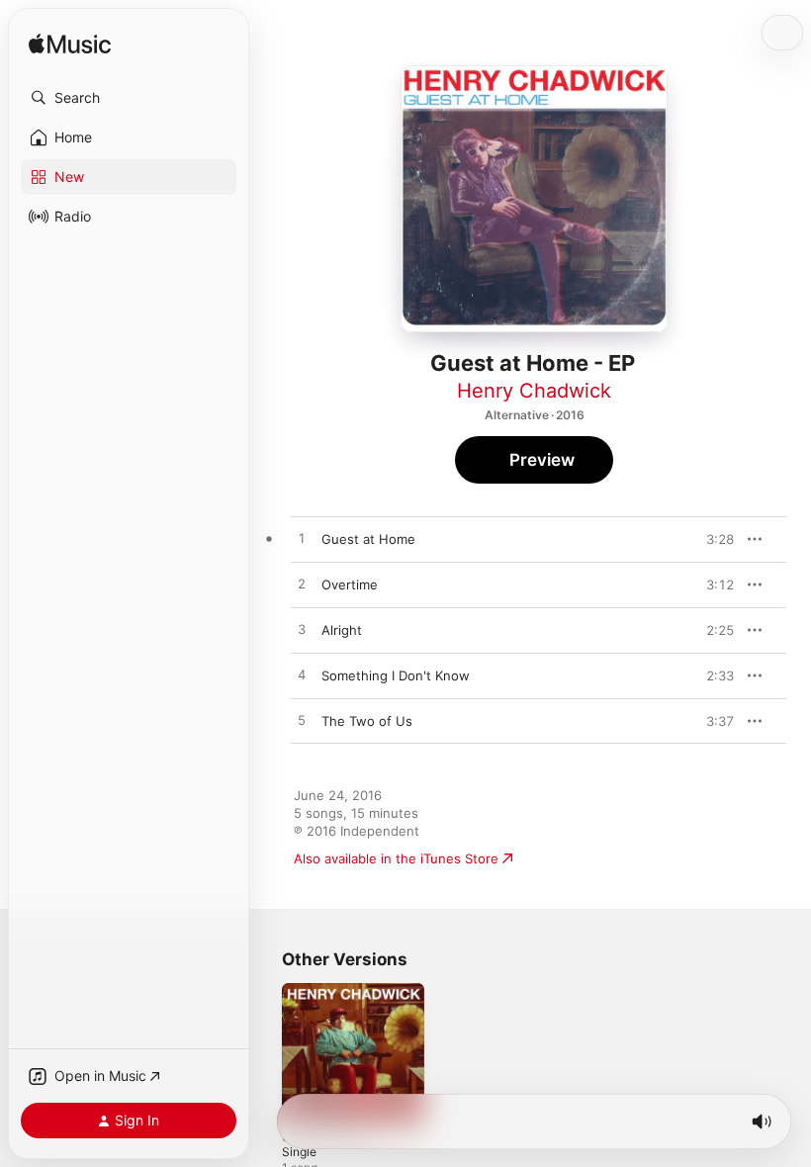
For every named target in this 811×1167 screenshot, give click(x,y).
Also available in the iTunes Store (396, 858)
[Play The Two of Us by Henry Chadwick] (301, 721)
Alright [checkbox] (341, 630)
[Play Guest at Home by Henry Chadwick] (301, 539)
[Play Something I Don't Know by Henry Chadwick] (301, 675)
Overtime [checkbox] (349, 584)
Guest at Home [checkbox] (368, 539)
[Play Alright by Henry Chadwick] (301, 630)
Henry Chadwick (534, 391)
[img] (70, 45)
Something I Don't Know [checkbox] (395, 675)
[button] (128, 98)
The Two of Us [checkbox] (366, 721)
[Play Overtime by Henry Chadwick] (301, 584)
